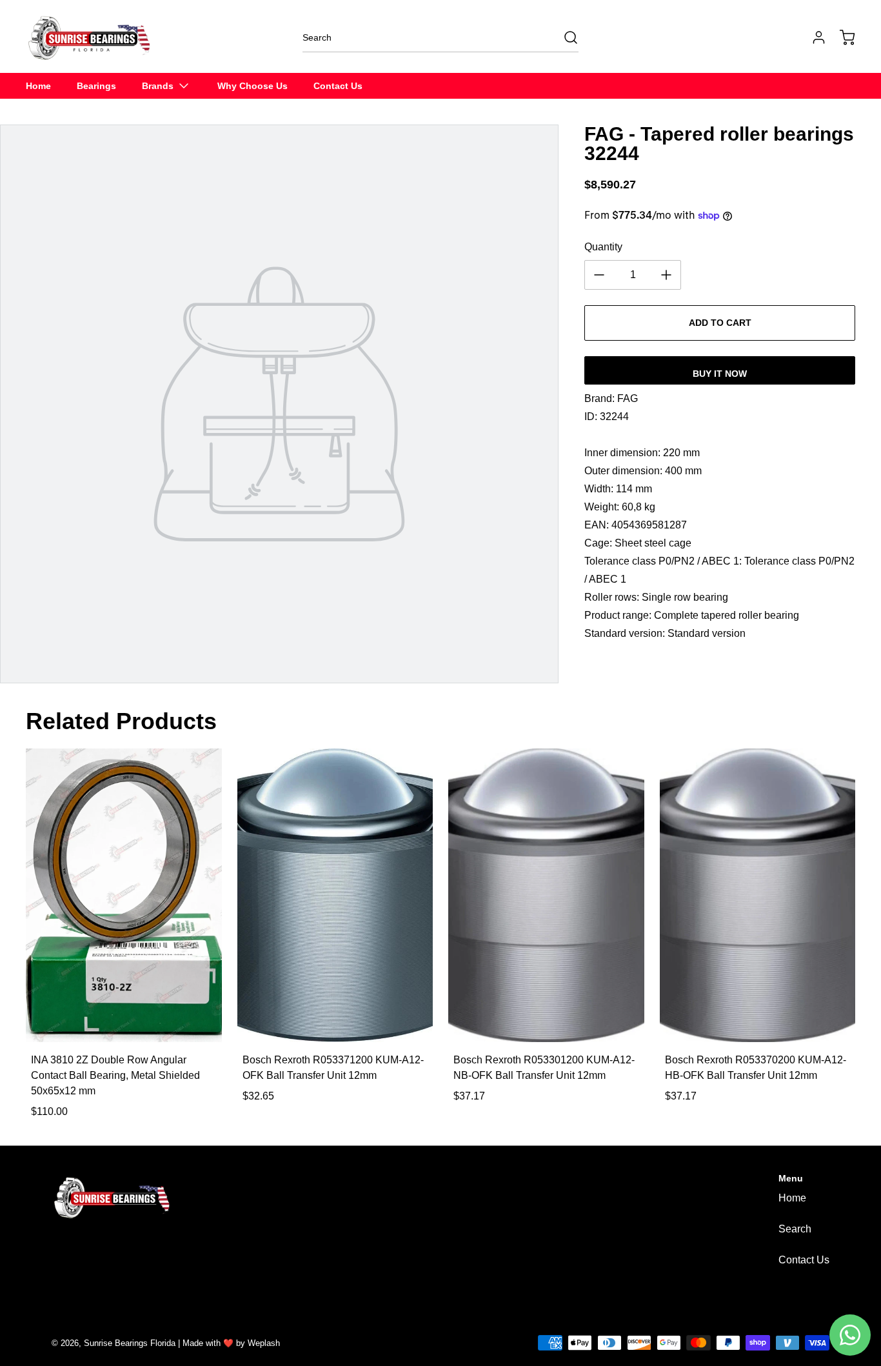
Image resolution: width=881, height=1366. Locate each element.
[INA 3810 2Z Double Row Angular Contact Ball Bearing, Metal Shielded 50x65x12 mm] (124, 895)
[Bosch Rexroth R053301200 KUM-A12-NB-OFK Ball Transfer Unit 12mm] (546, 895)
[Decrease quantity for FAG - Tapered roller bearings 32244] (599, 275)
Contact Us (803, 1259)
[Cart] (841, 37)
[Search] (564, 37)
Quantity (603, 246)
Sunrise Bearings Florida (129, 1343)
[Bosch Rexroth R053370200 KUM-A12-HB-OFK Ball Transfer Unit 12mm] (758, 895)
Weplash (264, 1343)
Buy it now (720, 373)
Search (794, 1228)
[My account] (812, 37)
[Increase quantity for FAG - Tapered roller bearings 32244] (666, 275)
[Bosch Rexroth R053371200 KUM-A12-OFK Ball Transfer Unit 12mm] (335, 895)
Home (792, 1197)
